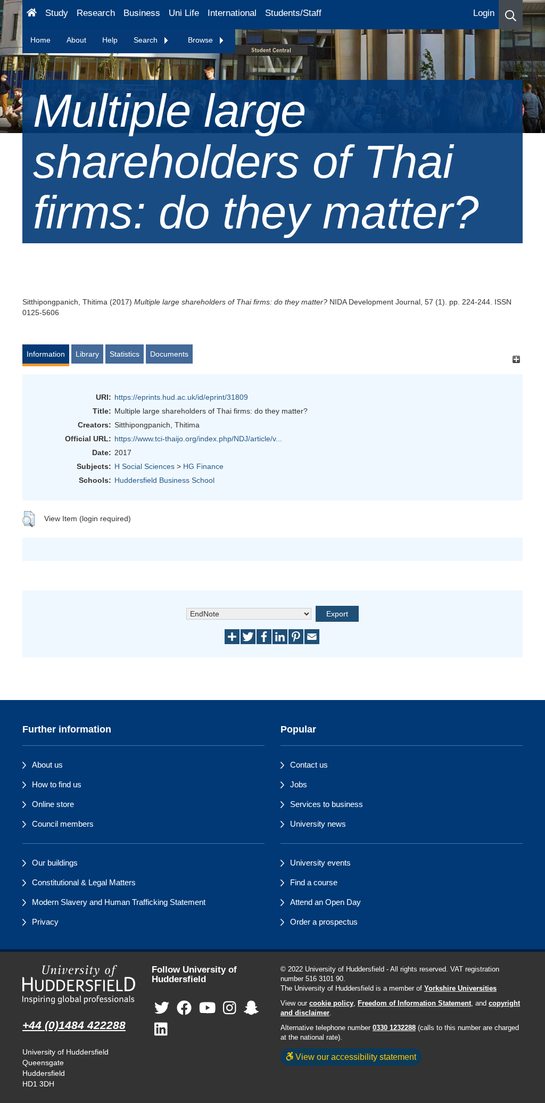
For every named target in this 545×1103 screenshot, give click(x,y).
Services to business (326, 804)
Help (110, 40)
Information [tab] (46, 354)
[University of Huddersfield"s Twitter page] (161, 1008)
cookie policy (331, 1003)
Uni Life (184, 13)
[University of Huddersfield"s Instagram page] (229, 1008)
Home (40, 40)
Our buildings (55, 862)
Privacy (45, 921)
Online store (53, 804)
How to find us (56, 784)
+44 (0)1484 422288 (74, 1025)
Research (96, 13)
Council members (63, 823)
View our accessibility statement (354, 1056)
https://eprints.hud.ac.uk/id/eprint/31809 (181, 397)
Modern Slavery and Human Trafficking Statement (118, 902)
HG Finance (203, 466)
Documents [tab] (169, 354)
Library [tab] (87, 354)
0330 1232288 (394, 1028)
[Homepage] (31, 14)
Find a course (313, 882)
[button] (511, 14)
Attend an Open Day (325, 902)
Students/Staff (293, 13)
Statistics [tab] (124, 354)
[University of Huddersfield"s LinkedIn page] (161, 1030)
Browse (201, 40)
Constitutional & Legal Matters (84, 882)
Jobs (298, 784)
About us (47, 764)
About (76, 40)
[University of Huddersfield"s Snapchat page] (251, 1008)
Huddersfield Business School (164, 480)
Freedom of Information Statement (414, 1003)
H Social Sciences (144, 466)
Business (141, 13)
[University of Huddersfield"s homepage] (79, 985)
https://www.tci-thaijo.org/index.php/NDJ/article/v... (198, 438)
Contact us (309, 764)
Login (483, 13)
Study (56, 13)
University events (320, 862)
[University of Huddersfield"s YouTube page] (207, 1008)
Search (147, 40)
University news (318, 823)
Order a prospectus (324, 921)
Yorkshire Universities (460, 988)
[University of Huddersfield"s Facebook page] (184, 1008)
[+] (516, 359)
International (232, 13)
